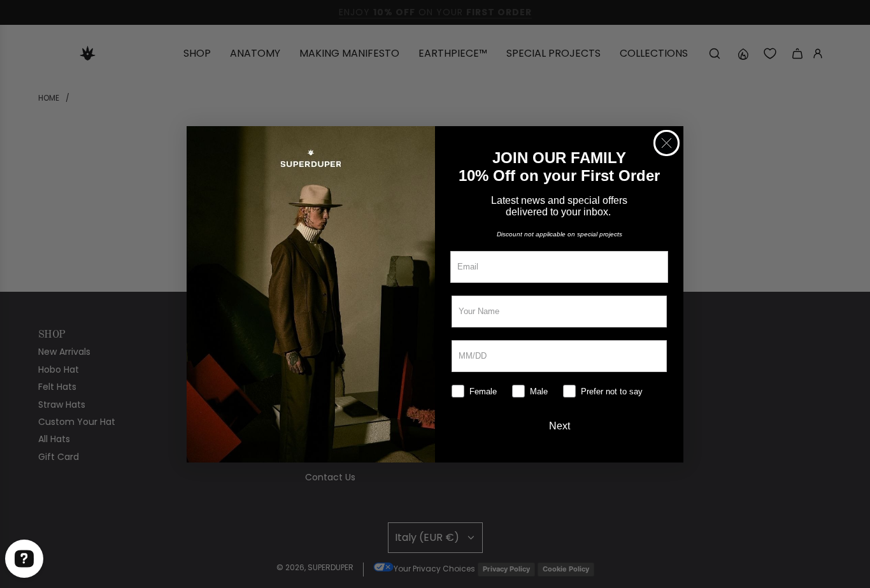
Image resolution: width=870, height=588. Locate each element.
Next (559, 425)
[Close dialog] (666, 143)
